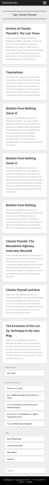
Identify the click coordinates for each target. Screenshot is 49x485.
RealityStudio (10, 2)
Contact (29, 482)
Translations (14, 72)
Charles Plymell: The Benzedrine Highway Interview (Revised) (20, 246)
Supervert (10, 459)
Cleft (20, 388)
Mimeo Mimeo (12, 452)
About (22, 482)
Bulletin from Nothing (21, 205)
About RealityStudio (14, 439)
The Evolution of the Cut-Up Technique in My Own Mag (23, 330)
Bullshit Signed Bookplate (22, 424)
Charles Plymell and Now (23, 290)
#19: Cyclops (11, 373)
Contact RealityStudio (15, 446)
